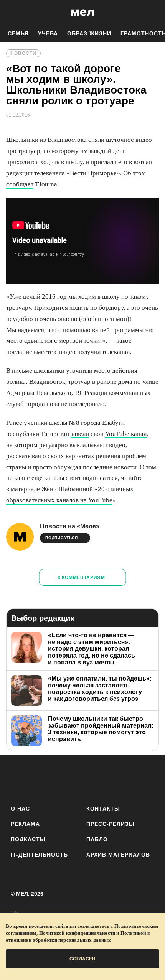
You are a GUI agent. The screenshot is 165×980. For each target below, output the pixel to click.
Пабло (97, 839)
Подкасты (28, 839)
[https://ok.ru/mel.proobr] (125, 778)
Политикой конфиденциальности (77, 933)
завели (80, 433)
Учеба (48, 33)
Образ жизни (89, 33)
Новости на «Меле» (69, 526)
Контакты (103, 809)
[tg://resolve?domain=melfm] (19, 778)
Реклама (25, 824)
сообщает (19, 184)
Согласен (82, 959)
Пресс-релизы (110, 824)
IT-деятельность (39, 855)
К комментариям (81, 577)
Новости (23, 53)
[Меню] (153, 12)
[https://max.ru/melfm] (146, 778)
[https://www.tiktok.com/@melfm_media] (82, 778)
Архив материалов (118, 855)
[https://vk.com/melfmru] (61, 778)
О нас (20, 809)
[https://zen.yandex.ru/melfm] (40, 778)
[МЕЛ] (82, 12)
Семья (18, 33)
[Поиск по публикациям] (11, 12)
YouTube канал (126, 433)
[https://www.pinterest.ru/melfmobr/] (104, 778)
